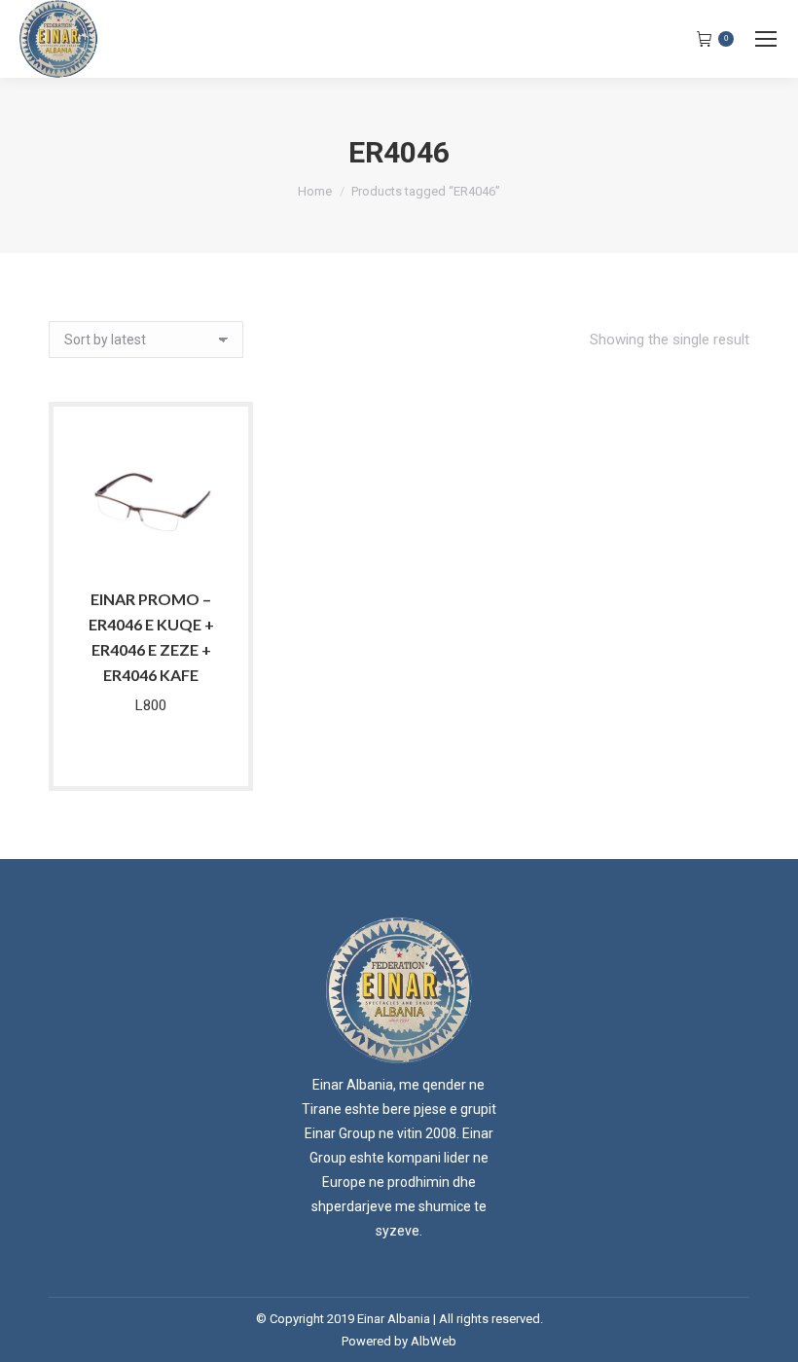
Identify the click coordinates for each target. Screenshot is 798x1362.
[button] (193, 546)
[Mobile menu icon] (766, 39)
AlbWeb (433, 1341)
